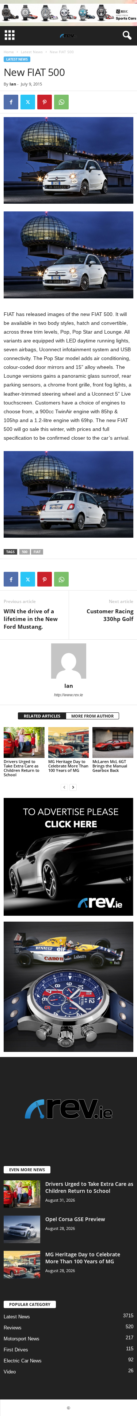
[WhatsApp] (61, 102)
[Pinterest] (44, 102)
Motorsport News (21, 1338)
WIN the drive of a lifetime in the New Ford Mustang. (31, 618)
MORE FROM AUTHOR (92, 716)
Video (10, 1372)
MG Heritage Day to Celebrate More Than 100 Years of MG (68, 766)
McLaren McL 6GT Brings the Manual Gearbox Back (109, 766)
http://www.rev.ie (68, 695)
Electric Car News (23, 1361)
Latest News (32, 51)
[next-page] (73, 787)
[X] (27, 102)
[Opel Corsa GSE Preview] (22, 1229)
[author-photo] (68, 661)
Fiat (37, 551)
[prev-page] (64, 787)
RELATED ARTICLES (42, 716)
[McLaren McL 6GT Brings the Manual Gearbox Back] (112, 742)
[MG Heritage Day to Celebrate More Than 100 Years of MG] (68, 742)
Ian (12, 84)
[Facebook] (11, 102)
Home (9, 51)
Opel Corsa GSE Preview (75, 1219)
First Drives (16, 1350)
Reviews (13, 1327)
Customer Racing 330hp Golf (110, 614)
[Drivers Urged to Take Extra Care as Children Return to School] (24, 742)
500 (24, 551)
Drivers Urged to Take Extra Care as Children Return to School (21, 768)
